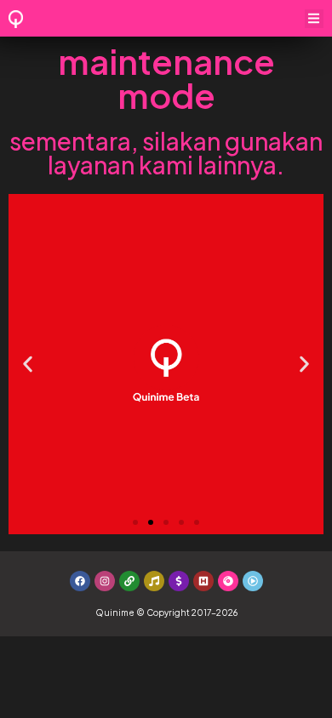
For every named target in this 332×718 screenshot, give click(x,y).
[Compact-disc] (228, 581)
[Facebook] (80, 581)
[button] (314, 19)
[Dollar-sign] (179, 581)
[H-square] (203, 581)
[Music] (154, 581)
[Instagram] (104, 581)
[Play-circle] (253, 581)
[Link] (129, 581)
